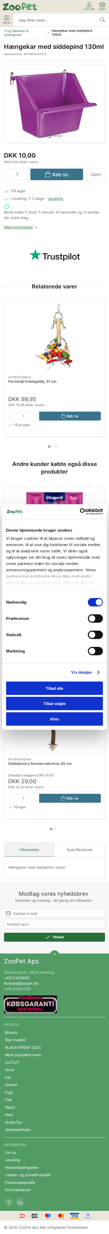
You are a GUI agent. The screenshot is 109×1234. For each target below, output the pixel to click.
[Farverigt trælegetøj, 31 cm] (54, 337)
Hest (9, 1114)
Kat (8, 1077)
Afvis (54, 719)
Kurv (102, 9)
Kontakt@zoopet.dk (21, 983)
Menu (7, 22)
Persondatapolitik (20, 1182)
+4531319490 (16, 978)
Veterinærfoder (18, 1129)
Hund (9, 1069)
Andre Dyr (13, 1122)
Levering (55, 198)
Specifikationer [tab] (80, 849)
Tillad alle (54, 688)
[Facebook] (8, 1202)
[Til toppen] (54, 955)
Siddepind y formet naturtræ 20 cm (40, 763)
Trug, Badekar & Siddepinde (16, 33)
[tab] (49, 446)
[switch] (95, 618)
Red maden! (15, 1040)
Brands (11, 1032)
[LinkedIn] (20, 1202)
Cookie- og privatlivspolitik (28, 1175)
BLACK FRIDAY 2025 (23, 1047)
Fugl (8, 1092)
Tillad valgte (54, 703)
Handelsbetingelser (21, 1167)
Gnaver (11, 1084)
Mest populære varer (23, 1054)
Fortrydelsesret (18, 1190)
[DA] (20, 6)
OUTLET (12, 1062)
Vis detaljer (81, 672)
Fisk (8, 1099)
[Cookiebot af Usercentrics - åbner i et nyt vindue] (80, 511)
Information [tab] (29, 849)
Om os (10, 1152)
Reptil (10, 1107)
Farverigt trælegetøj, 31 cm (32, 381)
